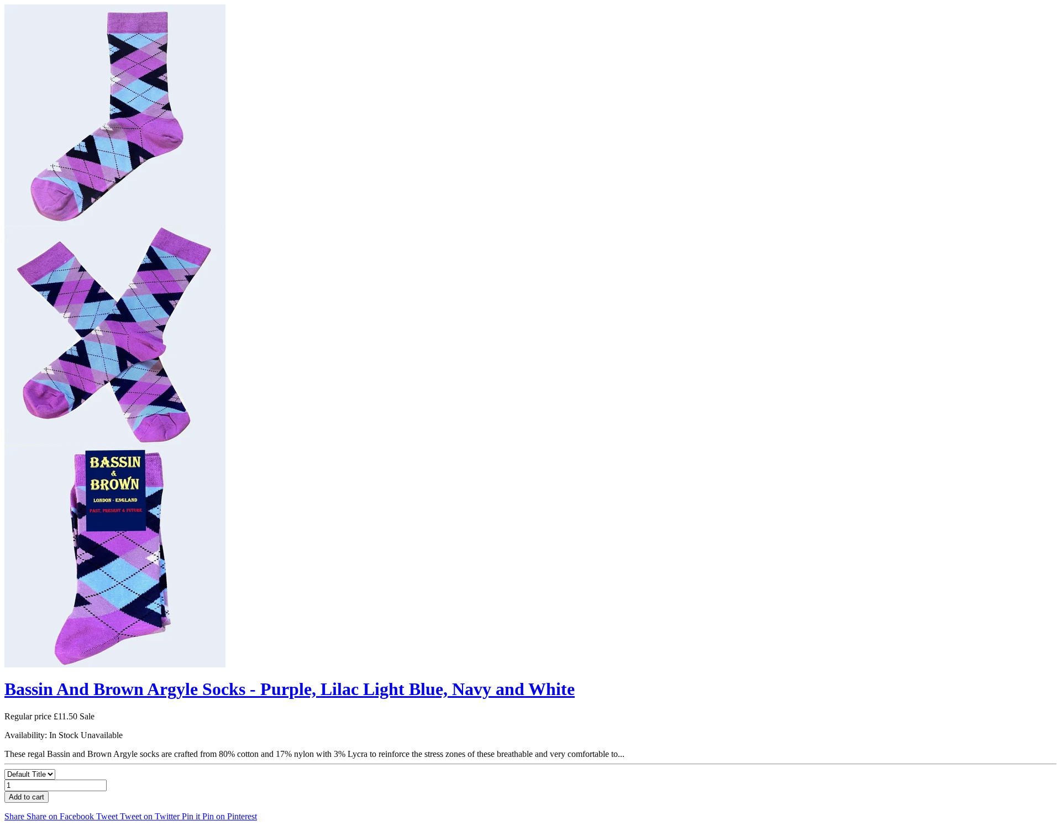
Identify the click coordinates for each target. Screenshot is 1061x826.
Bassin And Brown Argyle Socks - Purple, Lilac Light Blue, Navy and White (289, 689)
